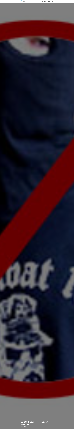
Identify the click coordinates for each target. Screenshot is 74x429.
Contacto (52, 1)
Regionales (45, 1)
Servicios (49, 1)
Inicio (42, 1)
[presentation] (43, 1)
